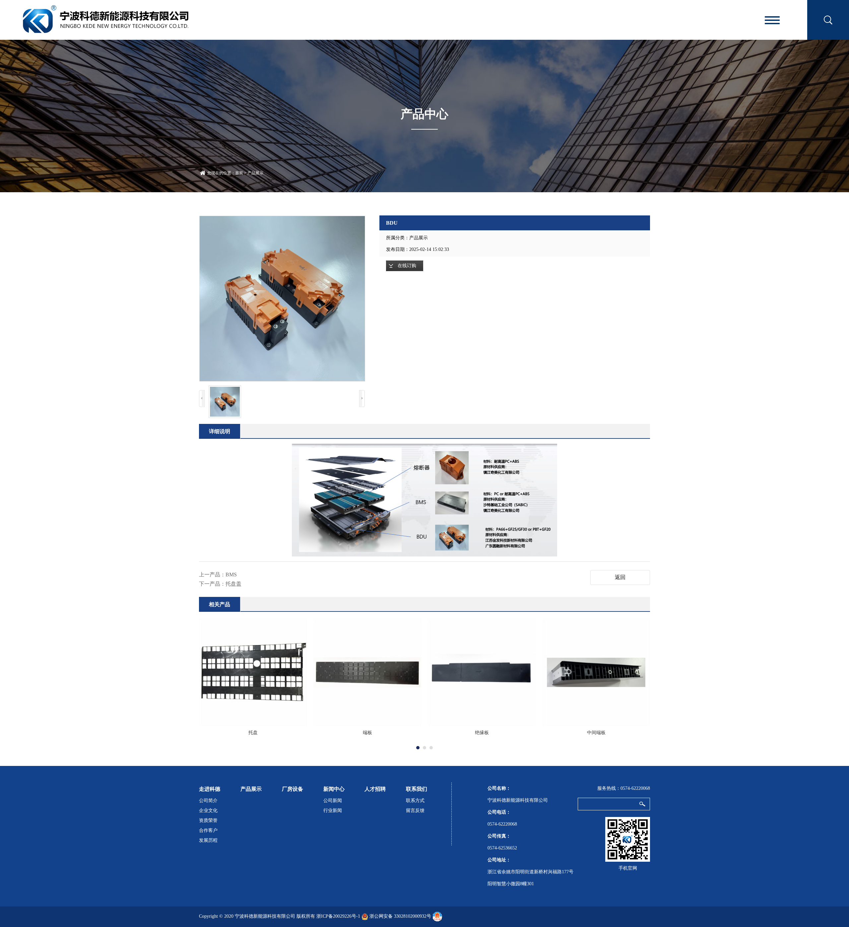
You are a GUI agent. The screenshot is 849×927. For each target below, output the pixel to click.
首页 (239, 173)
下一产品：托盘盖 (220, 584)
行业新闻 (332, 810)
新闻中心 (334, 789)
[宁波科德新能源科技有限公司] (105, 19)
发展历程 (208, 840)
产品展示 (255, 173)
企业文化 (208, 810)
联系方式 (415, 800)
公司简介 (208, 800)
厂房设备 (292, 789)
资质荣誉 (208, 820)
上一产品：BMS (218, 574)
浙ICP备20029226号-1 (338, 916)
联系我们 (416, 789)
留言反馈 (415, 810)
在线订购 (407, 265)
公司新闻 (332, 800)
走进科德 (209, 789)
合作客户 (208, 830)
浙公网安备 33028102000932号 (400, 916)
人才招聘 (375, 789)
